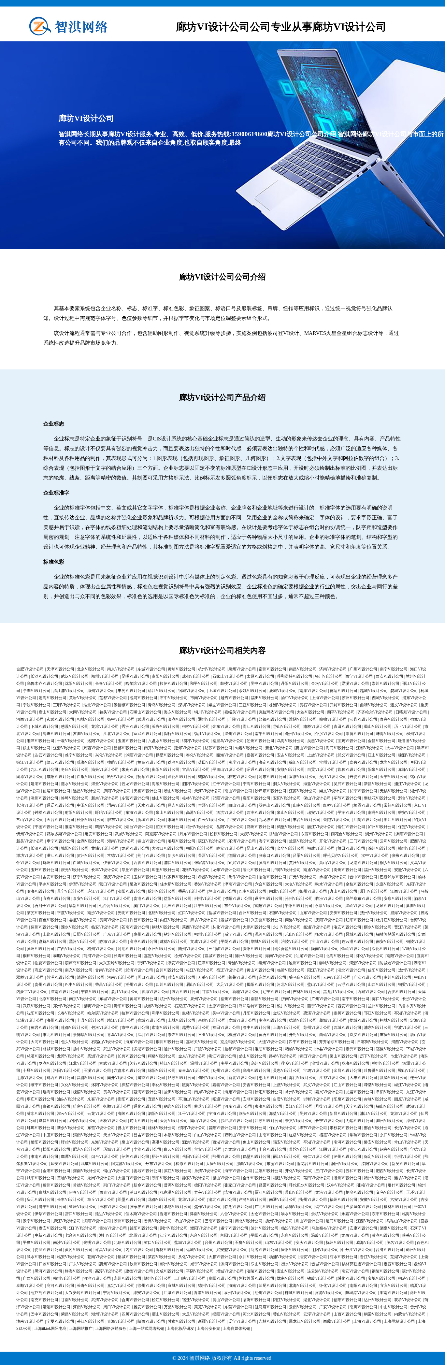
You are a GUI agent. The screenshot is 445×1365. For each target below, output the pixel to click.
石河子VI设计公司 (50, 905)
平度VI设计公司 (71, 913)
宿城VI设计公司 (192, 690)
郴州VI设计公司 (208, 934)
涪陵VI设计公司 (295, 941)
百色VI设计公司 (52, 920)
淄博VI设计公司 (359, 733)
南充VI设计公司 (79, 970)
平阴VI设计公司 (234, 941)
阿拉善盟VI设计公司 (291, 948)
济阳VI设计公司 (131, 891)
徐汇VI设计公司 (303, 762)
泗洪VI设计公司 (230, 812)
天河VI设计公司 (208, 791)
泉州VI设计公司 (242, 669)
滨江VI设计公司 (212, 841)
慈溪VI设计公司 (75, 726)
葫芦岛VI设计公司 (80, 963)
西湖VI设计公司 (260, 812)
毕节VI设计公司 (347, 798)
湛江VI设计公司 (60, 855)
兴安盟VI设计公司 (266, 920)
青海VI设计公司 (155, 991)
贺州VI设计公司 (91, 855)
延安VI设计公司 (98, 834)
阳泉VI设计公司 (381, 769)
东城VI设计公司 (151, 669)
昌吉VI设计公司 (181, 805)
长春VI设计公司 (109, 683)
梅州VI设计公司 (101, 948)
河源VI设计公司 (363, 963)
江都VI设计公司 (370, 748)
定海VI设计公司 (52, 698)
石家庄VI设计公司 (228, 676)
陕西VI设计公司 (185, 991)
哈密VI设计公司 (121, 776)
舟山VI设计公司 (343, 891)
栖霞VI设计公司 (367, 805)
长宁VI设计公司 (363, 791)
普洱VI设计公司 (212, 855)
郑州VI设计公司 (105, 676)
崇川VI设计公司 (385, 683)
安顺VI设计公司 (291, 769)
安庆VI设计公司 (343, 913)
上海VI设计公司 (325, 698)
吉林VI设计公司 (307, 991)
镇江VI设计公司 (208, 733)
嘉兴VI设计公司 (363, 762)
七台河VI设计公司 (115, 905)
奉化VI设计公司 (200, 755)
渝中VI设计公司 (295, 698)
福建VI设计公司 (321, 848)
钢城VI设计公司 (165, 927)
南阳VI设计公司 (400, 956)
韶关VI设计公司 (169, 827)
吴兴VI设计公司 (347, 784)
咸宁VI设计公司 (238, 934)
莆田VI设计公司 (351, 848)
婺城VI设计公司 (404, 690)
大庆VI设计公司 (254, 834)
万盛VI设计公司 (212, 977)
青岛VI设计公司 (162, 705)
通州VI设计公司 (212, 719)
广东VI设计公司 (117, 934)
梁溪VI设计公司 (355, 683)
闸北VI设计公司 (283, 891)
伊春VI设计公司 (117, 862)
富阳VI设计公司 (268, 905)
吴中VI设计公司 (264, 683)
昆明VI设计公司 (135, 676)
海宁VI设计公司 (272, 841)
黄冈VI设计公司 (113, 920)
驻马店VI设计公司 (305, 977)
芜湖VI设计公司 (404, 1257)
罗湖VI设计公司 (87, 733)
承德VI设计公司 (333, 877)
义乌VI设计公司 (390, 1192)
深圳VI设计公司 (192, 705)
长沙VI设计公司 (44, 676)
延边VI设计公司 (143, 884)
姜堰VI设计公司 (181, 841)
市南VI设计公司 (204, 698)
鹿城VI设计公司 (283, 690)
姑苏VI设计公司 (218, 748)
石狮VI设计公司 (283, 913)
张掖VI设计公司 (405, 855)
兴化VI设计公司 (109, 755)
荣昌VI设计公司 (109, 984)
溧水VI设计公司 (75, 927)
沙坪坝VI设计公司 (270, 791)
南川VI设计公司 (397, 977)
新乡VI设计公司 (181, 855)
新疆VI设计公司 (246, 991)
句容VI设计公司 (249, 748)
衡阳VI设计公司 (165, 769)
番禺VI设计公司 (192, 891)
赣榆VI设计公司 (333, 719)
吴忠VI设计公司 (321, 741)
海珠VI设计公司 (56, 733)
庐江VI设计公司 (101, 891)
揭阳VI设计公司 (260, 984)
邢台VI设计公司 (412, 798)
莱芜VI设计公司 (40, 913)
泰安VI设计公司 (87, 898)
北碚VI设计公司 (162, 913)
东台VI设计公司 (238, 905)
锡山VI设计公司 (390, 1106)
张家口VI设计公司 (274, 855)
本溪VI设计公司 (212, 805)
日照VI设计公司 (87, 934)
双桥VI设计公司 (30, 977)
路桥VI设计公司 (317, 726)
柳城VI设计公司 (333, 963)
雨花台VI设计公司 (347, 834)
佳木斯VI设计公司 (176, 884)
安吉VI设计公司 (291, 755)
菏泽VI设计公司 (60, 977)
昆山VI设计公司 (260, 848)
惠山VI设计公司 (309, 748)
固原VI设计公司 (30, 776)
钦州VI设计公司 (178, 934)
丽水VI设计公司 (378, 927)
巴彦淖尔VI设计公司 (397, 877)
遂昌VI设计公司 (87, 791)
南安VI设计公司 (390, 941)
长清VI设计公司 (44, 848)
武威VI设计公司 (129, 834)
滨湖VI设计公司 (181, 719)
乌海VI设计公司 (291, 741)
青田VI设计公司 (347, 726)
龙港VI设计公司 (363, 862)
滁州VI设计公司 (381, 848)
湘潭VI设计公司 (40, 741)
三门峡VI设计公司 (224, 948)
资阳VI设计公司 (256, 948)
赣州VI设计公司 (412, 848)
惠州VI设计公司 (147, 934)
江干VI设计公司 (226, 784)
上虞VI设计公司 (321, 755)
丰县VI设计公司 (131, 690)
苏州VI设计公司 (355, 698)
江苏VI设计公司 (303, 791)
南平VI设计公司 (268, 733)
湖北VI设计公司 (351, 970)
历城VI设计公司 (151, 819)
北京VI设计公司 (91, 669)
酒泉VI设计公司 (394, 1228)
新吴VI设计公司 (30, 841)
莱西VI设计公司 (196, 927)
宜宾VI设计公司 (394, 1285)
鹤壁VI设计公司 (291, 827)
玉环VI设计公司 (44, 870)
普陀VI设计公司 (337, 819)
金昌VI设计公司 (381, 741)
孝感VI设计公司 (212, 877)
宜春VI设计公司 (56, 898)
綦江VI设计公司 (125, 991)
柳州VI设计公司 (386, 1063)
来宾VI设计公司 (135, 769)
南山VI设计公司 (238, 791)
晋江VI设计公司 (408, 927)
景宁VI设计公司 (71, 891)
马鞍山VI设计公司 (402, 1221)
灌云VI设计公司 (105, 784)
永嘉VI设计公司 (390, 884)
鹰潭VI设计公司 (109, 827)
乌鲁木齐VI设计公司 (44, 683)
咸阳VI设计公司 (60, 776)
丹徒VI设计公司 (363, 776)
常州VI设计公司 (333, 762)
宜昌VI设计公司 (196, 769)
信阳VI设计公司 (381, 970)
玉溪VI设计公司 (131, 741)
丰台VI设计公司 (307, 819)
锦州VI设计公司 (56, 862)
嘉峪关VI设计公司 (240, 712)
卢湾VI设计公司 (287, 870)
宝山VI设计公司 (325, 941)
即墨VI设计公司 (165, 870)
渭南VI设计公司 (121, 805)
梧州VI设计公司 (200, 827)
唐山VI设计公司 (52, 712)
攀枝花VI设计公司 (379, 798)
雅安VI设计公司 (181, 977)
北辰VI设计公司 (177, 905)
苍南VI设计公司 (135, 927)
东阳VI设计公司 (385, 1214)
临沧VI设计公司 (272, 877)
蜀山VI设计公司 (378, 726)
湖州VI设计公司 (390, 1120)
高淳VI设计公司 (143, 941)
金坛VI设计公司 (325, 683)
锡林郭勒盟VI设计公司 (395, 934)
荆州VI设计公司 (208, 898)
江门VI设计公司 (117, 898)
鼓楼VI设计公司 (234, 683)
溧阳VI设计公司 (409, 834)
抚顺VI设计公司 (151, 776)
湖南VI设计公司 (393, 1292)
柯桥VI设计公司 (196, 726)
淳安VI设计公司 (181, 963)
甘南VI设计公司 (109, 970)
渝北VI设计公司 (256, 870)
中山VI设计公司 (394, 1307)
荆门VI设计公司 (151, 855)
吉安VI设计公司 (56, 877)
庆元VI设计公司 (75, 870)
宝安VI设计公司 (242, 819)
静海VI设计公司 (113, 941)
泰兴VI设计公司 (394, 719)
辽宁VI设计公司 (276, 991)
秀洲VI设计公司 (135, 726)
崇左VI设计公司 (222, 705)
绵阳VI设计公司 (196, 741)
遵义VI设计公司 (404, 705)
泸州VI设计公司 (381, 827)
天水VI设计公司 (151, 805)
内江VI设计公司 (174, 920)
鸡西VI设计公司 (97, 748)
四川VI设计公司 (169, 984)
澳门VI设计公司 (147, 905)
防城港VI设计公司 (395, 963)
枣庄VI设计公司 (75, 769)
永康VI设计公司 (329, 905)
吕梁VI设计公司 (307, 855)
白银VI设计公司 (91, 776)
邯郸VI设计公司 (351, 769)
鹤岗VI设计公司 (212, 776)
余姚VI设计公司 (252, 690)
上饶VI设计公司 (56, 934)
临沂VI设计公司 (291, 970)
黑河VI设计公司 (83, 941)
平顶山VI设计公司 (228, 769)
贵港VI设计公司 (147, 898)
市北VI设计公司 (404, 1056)
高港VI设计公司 (200, 812)
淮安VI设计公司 (347, 927)
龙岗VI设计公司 (135, 848)
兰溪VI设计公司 (303, 841)
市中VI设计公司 (174, 698)
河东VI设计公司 (272, 776)
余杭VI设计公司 (359, 884)
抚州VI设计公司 (374, 913)
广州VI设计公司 (363, 669)
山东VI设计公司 (313, 913)
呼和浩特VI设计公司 (294, 676)
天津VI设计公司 (60, 669)
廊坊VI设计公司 (204, 920)
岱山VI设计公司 (287, 726)
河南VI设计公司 (121, 977)
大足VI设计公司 (230, 984)
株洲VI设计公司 (283, 705)
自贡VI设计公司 (321, 769)
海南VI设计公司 (279, 956)
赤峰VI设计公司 (412, 769)
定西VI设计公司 (397, 1264)
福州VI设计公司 (378, 870)
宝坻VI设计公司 (381, 1278)
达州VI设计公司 (412, 970)
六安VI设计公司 (404, 1199)
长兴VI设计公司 (165, 726)
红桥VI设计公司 (337, 805)
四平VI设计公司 (341, 712)
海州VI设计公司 (101, 690)
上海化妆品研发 (180, 1328)
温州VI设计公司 (238, 733)
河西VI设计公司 (30, 719)
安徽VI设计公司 (408, 870)
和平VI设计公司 (204, 683)
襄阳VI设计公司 (256, 798)
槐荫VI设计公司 (121, 762)
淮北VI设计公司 (97, 705)
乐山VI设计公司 (299, 934)
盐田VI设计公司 (212, 762)
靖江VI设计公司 (162, 690)
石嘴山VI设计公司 (145, 712)
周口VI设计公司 (151, 977)
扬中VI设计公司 (121, 719)
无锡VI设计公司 (394, 791)
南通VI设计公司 (317, 870)
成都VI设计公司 (196, 676)
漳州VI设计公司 (44, 798)
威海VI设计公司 (404, 913)
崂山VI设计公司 (178, 791)
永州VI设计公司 (162, 948)
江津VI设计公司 (211, 963)
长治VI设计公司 (30, 805)
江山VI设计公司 (381, 755)
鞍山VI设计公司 (36, 748)
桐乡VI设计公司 (394, 862)
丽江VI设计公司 (321, 827)
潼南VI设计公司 (64, 991)
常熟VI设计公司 (397, 805)
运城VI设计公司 (234, 920)
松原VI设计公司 (223, 834)
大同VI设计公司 (83, 712)
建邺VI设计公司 (188, 748)
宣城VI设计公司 (218, 956)
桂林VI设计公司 (196, 798)
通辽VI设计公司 (60, 805)
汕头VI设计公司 (105, 769)
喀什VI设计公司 (401, 1185)
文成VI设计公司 (204, 941)
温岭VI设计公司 (359, 905)
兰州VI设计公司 (381, 1006)
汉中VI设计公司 (375, 855)
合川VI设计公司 (169, 970)
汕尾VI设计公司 (309, 956)
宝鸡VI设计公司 (351, 741)
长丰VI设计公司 (105, 870)
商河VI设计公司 (97, 956)
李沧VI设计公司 (181, 819)
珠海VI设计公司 (390, 733)
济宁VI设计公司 (87, 877)
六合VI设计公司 (268, 884)
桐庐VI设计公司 (36, 956)
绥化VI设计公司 (385, 948)
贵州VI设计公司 (48, 984)
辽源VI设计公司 (67, 748)
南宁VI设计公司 (394, 669)
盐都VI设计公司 (272, 719)
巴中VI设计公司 (79, 984)
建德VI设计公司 (174, 941)
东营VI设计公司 (135, 798)
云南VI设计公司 (337, 977)
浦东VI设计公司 (378, 1027)
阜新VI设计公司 (82, 905)
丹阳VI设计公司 (295, 683)
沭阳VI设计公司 (139, 755)
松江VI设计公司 (200, 970)
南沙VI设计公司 (101, 913)
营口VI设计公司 (113, 884)
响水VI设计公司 (329, 884)
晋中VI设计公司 (363, 877)
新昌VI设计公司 (378, 784)
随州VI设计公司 (192, 948)
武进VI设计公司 (151, 719)
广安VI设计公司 (367, 977)
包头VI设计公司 (113, 712)
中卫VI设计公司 (91, 805)
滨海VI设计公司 (272, 862)
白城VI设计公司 (87, 862)
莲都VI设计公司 (113, 698)
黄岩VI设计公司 (83, 698)
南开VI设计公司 (158, 748)
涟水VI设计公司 (75, 784)
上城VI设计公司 (222, 690)
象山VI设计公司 (291, 812)
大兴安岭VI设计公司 (117, 963)
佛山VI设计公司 (165, 798)
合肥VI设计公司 (30, 669)
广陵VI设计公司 (242, 719)
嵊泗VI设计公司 (412, 755)
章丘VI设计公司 (135, 870)
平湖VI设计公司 (351, 812)
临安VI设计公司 (105, 927)
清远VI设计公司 (91, 977)
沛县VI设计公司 (363, 719)
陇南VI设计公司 (325, 948)
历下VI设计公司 (408, 726)
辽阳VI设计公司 (359, 920)
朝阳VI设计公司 (200, 848)
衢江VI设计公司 (256, 726)
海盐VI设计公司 (317, 784)
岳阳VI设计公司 (230, 827)
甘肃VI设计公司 (216, 991)
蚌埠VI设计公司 (75, 798)
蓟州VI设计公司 (44, 927)
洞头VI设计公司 (287, 784)
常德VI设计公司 (121, 855)
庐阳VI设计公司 (117, 791)
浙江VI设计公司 (397, 819)
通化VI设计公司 (181, 776)
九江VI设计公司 (44, 769)
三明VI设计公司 (67, 705)
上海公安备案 (208, 1328)
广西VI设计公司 (71, 948)
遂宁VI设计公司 (268, 898)
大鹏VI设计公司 (256, 927)
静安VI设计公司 (230, 848)
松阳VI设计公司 (91, 819)
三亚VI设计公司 (252, 705)
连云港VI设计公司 (357, 941)
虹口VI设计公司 (192, 913)
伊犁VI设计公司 (83, 884)
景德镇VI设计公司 (129, 705)
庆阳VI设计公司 (329, 920)
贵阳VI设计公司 (165, 676)
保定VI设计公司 (412, 827)
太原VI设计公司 (260, 676)
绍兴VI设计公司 (394, 1149)
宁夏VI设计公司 (94, 991)
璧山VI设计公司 (321, 984)
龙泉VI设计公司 (389, 905)
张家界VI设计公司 (179, 877)
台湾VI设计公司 (389, 1249)
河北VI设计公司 (291, 984)
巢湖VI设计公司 (385, 1235)
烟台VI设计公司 (139, 827)
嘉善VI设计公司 (260, 755)
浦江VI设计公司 (408, 784)
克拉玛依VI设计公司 (276, 712)
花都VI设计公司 (196, 870)
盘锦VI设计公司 (52, 941)
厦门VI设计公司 (374, 891)
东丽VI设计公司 (314, 834)
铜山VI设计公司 (151, 841)
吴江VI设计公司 (333, 776)
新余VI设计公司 (105, 798)
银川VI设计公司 (329, 676)
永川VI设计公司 (287, 927)
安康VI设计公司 (397, 898)
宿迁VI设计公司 (230, 970)
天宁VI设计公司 (394, 776)
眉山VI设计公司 (200, 984)
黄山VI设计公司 (260, 970)
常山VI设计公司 (30, 819)
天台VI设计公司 (60, 819)
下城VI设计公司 (44, 726)
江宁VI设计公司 (208, 905)
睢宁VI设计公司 (79, 755)
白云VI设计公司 (212, 819)
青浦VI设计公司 (242, 963)
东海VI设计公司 (139, 812)
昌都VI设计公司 (127, 748)
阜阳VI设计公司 (390, 1092)
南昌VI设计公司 (303, 669)
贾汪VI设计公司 (303, 862)
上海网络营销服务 (110, 1328)
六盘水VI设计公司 (163, 741)
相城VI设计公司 (91, 719)
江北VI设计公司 (117, 733)
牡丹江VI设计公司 (392, 920)
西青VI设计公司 (147, 862)
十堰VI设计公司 (71, 741)
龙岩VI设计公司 (394, 762)
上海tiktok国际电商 (50, 1328)
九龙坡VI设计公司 (274, 819)
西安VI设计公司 (389, 676)
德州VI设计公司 (249, 956)
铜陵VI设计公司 (385, 1271)
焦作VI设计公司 (242, 877)
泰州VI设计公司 (272, 963)
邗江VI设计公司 (378, 1013)
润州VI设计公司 (379, 834)
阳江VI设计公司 (321, 970)
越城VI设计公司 (374, 690)
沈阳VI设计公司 (79, 683)
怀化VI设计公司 (370, 956)
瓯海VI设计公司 (230, 755)
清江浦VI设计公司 (69, 690)
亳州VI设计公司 (299, 733)
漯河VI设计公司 (268, 934)
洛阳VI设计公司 (101, 741)
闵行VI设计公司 (178, 733)
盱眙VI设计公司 (109, 812)
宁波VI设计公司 (36, 705)
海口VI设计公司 (386, 999)
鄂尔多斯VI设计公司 (64, 834)
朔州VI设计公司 (260, 741)
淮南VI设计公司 (79, 827)
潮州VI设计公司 (139, 984)
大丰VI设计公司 (400, 748)
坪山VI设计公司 (222, 891)
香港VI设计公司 (208, 884)
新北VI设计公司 (279, 748)
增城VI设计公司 (265, 941)
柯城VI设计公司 (394, 1020)
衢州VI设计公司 (347, 870)
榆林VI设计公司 (397, 1206)
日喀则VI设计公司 (411, 712)
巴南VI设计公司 (252, 891)
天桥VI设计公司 (147, 791)
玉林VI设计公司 (147, 877)
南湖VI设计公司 (313, 690)
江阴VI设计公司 (367, 819)
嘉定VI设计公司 (158, 956)
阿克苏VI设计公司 (161, 834)
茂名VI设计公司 (400, 1242)
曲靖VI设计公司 (374, 705)
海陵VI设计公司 (165, 784)
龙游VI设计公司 (404, 1113)
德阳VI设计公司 (242, 855)
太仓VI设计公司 (299, 884)
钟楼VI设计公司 (48, 812)
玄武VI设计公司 (60, 719)
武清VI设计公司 (139, 970)
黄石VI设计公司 (313, 705)
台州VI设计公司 (252, 913)
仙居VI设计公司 (56, 791)
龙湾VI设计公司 (105, 726)
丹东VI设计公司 (193, 834)
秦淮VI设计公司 (303, 776)
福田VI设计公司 (265, 698)
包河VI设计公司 (143, 698)
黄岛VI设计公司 (151, 762)
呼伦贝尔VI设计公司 (341, 855)
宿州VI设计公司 (272, 669)
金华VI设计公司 (291, 848)
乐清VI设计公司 (242, 841)
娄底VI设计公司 (83, 920)
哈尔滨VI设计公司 (141, 683)
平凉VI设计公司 (52, 884)
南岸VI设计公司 (242, 762)
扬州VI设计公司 (313, 891)
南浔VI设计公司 (381, 812)
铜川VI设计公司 (208, 712)
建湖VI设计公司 (44, 784)
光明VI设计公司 (131, 913)
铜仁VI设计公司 (351, 827)
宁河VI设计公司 (151, 963)
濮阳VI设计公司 (238, 898)
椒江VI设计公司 (30, 762)
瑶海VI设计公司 (91, 762)
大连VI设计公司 (310, 712)
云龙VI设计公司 (135, 784)
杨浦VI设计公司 (317, 927)
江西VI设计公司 (404, 891)
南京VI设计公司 (121, 669)
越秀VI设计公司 (234, 698)
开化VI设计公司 (333, 841)
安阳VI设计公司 (287, 798)
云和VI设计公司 (394, 841)
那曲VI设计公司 (284, 834)
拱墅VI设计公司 (169, 755)
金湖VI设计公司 (91, 841)
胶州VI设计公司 (162, 891)
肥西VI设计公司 (390, 1171)
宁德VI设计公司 (48, 827)
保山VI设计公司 (317, 798)
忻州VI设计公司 (30, 834)
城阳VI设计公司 (75, 848)
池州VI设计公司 (302, 963)
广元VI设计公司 (303, 877)
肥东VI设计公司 (121, 819)
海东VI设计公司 (178, 712)
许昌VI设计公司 (143, 920)
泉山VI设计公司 (169, 812)
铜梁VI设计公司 (412, 984)
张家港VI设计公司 (210, 862)
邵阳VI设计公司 (226, 798)
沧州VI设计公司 (299, 898)
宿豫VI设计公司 (390, 1049)
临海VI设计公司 (40, 891)
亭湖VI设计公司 (36, 690)
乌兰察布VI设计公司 (363, 898)
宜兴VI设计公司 (242, 862)
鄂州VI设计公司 (260, 827)
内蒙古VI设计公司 (32, 991)
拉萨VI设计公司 (173, 683)
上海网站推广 (81, 1328)
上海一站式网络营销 (146, 1328)
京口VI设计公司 (394, 1135)
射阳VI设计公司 (79, 812)
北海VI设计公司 (339, 956)
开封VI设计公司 (343, 705)
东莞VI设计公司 (272, 977)
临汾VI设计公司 (329, 898)
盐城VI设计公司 (222, 913)
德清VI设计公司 (343, 690)
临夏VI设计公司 (48, 963)
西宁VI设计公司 (359, 676)
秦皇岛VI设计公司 (228, 741)
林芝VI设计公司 (242, 776)
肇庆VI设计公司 (117, 877)
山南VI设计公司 (307, 805)
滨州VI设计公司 (40, 948)
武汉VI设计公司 (75, 676)
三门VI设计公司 (363, 841)
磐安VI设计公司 (412, 812)
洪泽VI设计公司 (394, 1077)
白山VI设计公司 (242, 805)
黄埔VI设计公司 (181, 669)
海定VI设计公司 (272, 762)
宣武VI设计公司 (147, 733)
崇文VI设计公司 (333, 791)
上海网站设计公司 (399, 1321)
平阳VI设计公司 (298, 905)
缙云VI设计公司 (60, 762)
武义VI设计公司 (351, 755)
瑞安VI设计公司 (321, 812)
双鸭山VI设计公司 (274, 805)
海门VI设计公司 (339, 748)
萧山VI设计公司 (333, 862)
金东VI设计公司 (226, 726)
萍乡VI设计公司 (329, 733)
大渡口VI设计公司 (167, 848)
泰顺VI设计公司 (67, 956)
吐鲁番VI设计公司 (379, 1070)
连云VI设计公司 (48, 755)
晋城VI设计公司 (359, 934)
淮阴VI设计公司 (303, 719)
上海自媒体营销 (236, 1328)
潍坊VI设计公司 (30, 855)
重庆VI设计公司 (394, 1034)
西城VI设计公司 (386, 698)
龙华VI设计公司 (226, 870)
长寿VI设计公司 (127, 956)
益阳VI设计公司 (178, 898)
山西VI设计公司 (381, 984)
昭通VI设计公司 (260, 769)
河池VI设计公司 (131, 948)
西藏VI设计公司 (371, 991)
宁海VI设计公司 (256, 784)
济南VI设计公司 (333, 669)
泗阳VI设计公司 (196, 784)
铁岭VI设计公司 (355, 948)
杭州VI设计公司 (212, 669)
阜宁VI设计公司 (60, 841)
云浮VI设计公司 (351, 984)
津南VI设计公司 (238, 884)
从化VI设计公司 (226, 927)
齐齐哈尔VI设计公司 (375, 712)
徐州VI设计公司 (188, 956)
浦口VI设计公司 (178, 862)
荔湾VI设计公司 (181, 762)
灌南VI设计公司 (121, 841)
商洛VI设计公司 (299, 920)
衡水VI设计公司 (329, 934)
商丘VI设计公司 (48, 970)
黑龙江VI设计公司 (339, 991)
